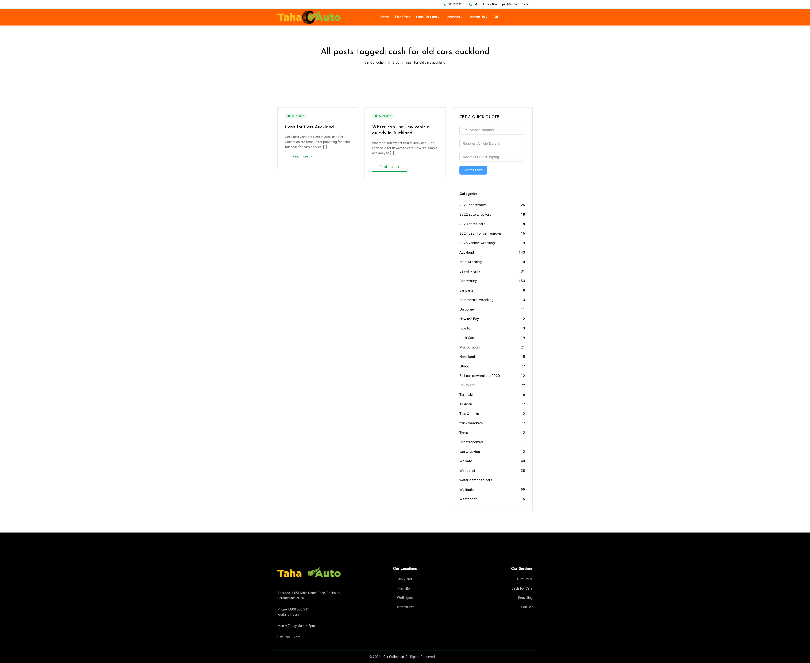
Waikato (465, 461)
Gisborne (466, 309)
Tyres (463, 432)
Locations (453, 17)
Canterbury (468, 281)
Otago (464, 366)
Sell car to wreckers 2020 (479, 376)
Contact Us (477, 17)
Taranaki (466, 395)
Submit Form (473, 170)
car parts (466, 290)
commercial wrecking (476, 300)
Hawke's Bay (469, 319)
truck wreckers (471, 423)
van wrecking (469, 451)
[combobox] (464, 129)
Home (384, 17)
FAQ (496, 17)
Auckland (298, 116)
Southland (467, 385)
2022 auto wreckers (475, 214)
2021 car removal (473, 205)
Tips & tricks (469, 414)
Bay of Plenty (469, 271)
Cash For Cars (426, 17)
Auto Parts (525, 579)
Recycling (525, 598)
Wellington (467, 489)
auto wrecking (470, 262)
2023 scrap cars (472, 224)
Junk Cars (467, 338)
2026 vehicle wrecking (477, 243)
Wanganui (467, 470)
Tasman (465, 404)
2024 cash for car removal (480, 233)
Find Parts (402, 17)
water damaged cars (475, 480)
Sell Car (527, 607)
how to (464, 328)
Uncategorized (471, 442)
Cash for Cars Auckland (309, 127)
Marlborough (469, 347)
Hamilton (405, 588)
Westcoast (468, 499)
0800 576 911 (298, 609)
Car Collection (393, 657)
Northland (467, 357)
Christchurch (405, 607)
